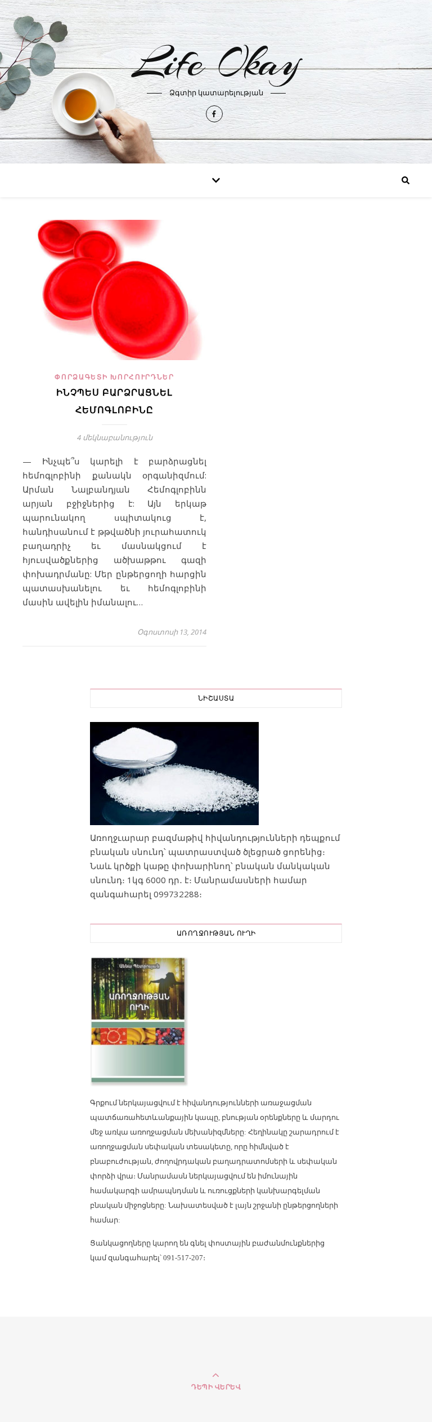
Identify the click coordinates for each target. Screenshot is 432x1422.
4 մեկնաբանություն (114, 437)
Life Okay (216, 62)
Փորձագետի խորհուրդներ (114, 377)
